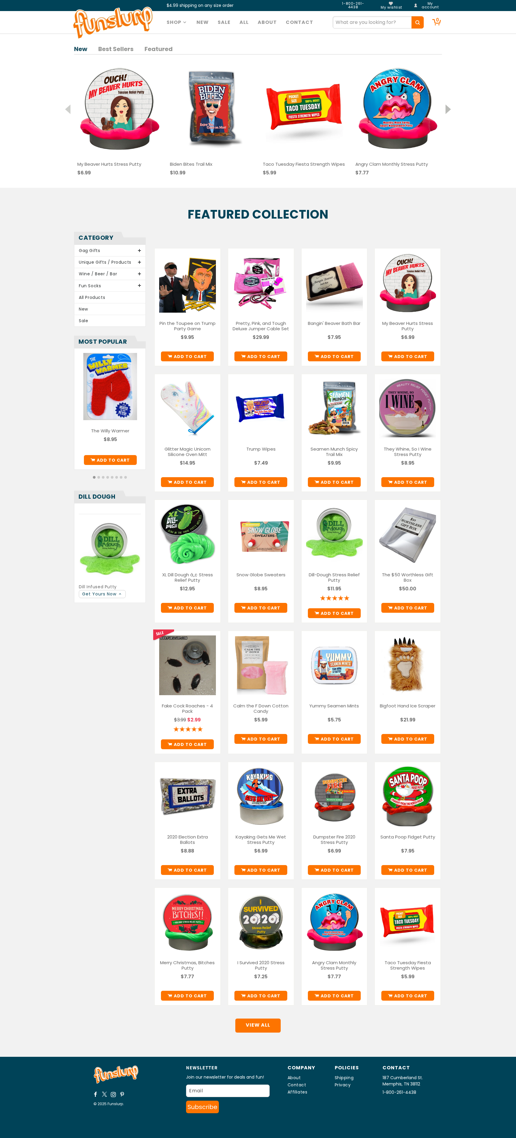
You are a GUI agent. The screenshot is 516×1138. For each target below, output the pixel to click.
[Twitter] (104, 1094)
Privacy (343, 1085)
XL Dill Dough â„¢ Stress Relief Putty (187, 577)
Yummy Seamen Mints (334, 706)
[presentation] (67, 107)
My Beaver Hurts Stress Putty (407, 326)
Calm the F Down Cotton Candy (260, 708)
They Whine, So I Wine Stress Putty (407, 451)
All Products (92, 297)
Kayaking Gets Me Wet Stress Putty (261, 839)
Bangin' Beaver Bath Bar (334, 323)
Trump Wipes (261, 449)
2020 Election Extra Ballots (187, 839)
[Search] (417, 22)
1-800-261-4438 (353, 5)
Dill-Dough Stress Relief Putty (334, 577)
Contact (297, 1085)
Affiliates (298, 1092)
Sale (83, 321)
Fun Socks (90, 286)
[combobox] (378, 22)
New (83, 309)
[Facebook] (95, 1094)
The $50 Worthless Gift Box (407, 577)
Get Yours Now (100, 594)
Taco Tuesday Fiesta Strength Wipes (408, 965)
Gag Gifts (89, 251)
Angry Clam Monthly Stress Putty (334, 965)
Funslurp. (116, 1103)
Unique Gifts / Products (105, 262)
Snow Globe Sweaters (260, 575)
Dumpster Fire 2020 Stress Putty (334, 839)
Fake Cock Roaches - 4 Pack (187, 708)
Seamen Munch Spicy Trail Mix (334, 451)
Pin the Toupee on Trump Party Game (187, 326)
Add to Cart (113, 460)
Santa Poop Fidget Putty (407, 837)
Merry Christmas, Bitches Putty (187, 965)
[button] (177, 22)
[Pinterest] (122, 1094)
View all (258, 1025)
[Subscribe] (202, 1107)
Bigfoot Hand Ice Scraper (407, 706)
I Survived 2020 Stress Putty (261, 965)
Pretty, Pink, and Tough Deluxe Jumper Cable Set (261, 326)
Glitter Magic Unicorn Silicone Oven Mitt (188, 451)
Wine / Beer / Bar (98, 274)
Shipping (344, 1078)
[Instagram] (113, 1094)
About (294, 1078)
